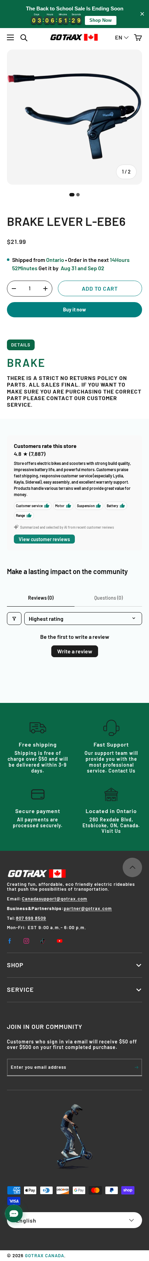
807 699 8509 (31, 918)
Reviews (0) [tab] (40, 598)
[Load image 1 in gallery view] (71, 194)
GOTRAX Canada (44, 1255)
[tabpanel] (74, 379)
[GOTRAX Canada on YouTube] (59, 941)
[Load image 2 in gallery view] (78, 194)
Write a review (74, 651)
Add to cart (100, 288)
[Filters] (14, 618)
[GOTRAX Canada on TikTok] (43, 941)
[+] (45, 288)
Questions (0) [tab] (108, 598)
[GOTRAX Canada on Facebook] (9, 941)
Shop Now (100, 20)
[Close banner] (142, 14)
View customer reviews (44, 539)
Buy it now (74, 309)
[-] (13, 288)
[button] (137, 37)
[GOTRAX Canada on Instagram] (26, 941)
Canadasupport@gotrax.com (54, 898)
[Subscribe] (136, 1067)
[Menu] (10, 37)
